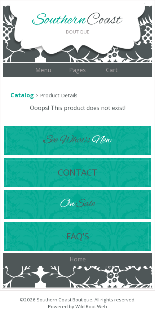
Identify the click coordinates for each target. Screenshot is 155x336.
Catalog (22, 95)
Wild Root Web (91, 306)
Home (78, 259)
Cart (112, 70)
